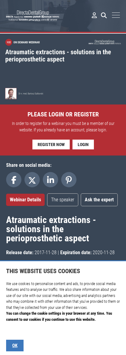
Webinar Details (25, 200)
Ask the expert (99, 200)
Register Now (51, 144)
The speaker (62, 200)
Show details (16, 331)
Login (83, 144)
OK (14, 345)
